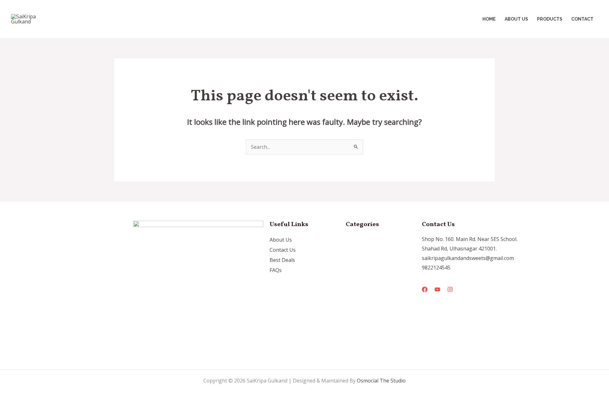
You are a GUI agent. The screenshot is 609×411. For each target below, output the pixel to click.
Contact (582, 19)
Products (549, 19)
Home (489, 19)
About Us (516, 19)
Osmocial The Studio (381, 380)
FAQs (276, 270)
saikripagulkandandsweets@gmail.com (468, 258)
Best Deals (282, 259)
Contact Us (283, 249)
